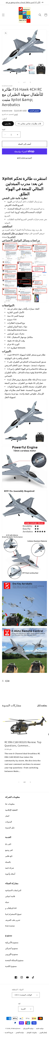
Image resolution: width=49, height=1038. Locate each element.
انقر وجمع (9, 850)
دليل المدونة (10, 827)
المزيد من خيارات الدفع (24, 158)
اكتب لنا (8, 844)
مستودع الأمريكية (11, 942)
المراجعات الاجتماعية (13, 890)
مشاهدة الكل (42, 705)
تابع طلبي (8, 856)
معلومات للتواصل (32, 1032)
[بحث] (40, 15)
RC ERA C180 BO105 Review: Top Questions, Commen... (23, 743)
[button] (3, 15)
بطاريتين (8, 123)
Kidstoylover (15, 1028)
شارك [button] (7, 681)
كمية (3, 129)
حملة (7, 902)
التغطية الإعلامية (11, 810)
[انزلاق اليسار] (19, 82)
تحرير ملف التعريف (12, 920)
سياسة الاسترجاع (28, 1028)
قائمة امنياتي (10, 896)
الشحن (16, 114)
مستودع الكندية (11, 966)
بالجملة (8, 862)
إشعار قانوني (43, 1032)
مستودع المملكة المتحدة (14, 960)
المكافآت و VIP (11, 908)
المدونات (8, 822)
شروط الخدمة (9, 1032)
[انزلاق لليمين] (30, 82)
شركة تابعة (9, 868)
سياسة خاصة (40, 1028)
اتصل (7, 816)
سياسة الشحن (20, 1032)
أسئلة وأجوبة (10, 874)
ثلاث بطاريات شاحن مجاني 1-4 (29, 123)
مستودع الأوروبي (11, 954)
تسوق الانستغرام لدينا (13, 914)
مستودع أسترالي (11, 948)
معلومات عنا (10, 804)
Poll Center (10, 926)
